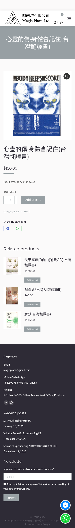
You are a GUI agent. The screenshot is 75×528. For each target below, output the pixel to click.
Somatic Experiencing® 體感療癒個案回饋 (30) (30, 445)
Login (60, 22)
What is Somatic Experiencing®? (22, 433)
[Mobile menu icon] (69, 18)
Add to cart (33, 200)
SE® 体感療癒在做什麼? (17, 420)
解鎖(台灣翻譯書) (37, 314)
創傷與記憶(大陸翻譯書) (42, 289)
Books (17, 211)
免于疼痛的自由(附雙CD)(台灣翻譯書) (47, 262)
